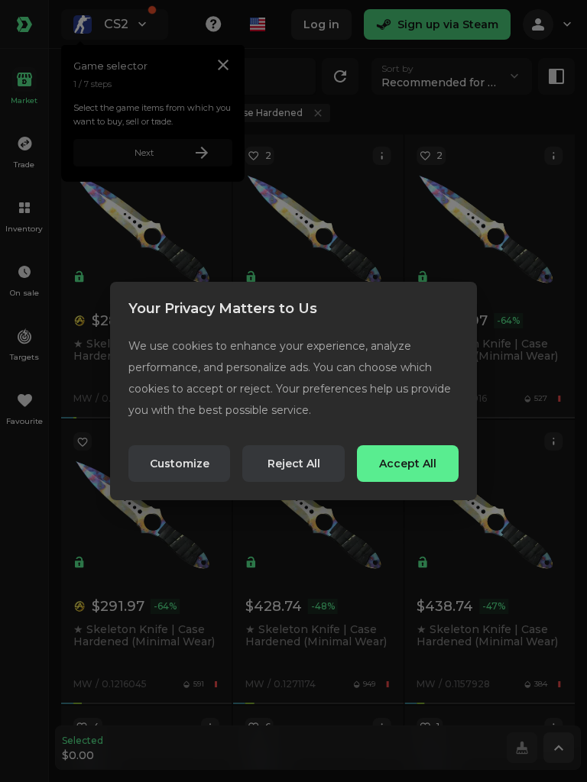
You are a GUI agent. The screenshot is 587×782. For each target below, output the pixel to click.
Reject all (294, 463)
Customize (179, 463)
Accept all (407, 463)
